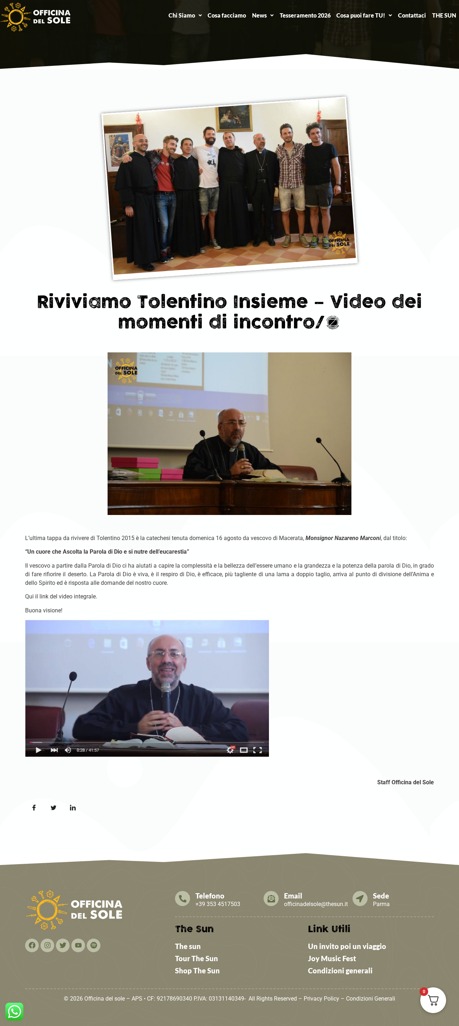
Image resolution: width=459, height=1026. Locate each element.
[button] (185, 15)
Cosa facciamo (227, 15)
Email (293, 895)
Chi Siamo (182, 15)
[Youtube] (78, 945)
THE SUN (444, 15)
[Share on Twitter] (53, 808)
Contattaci (412, 15)
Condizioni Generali (370, 998)
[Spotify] (93, 945)
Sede (381, 895)
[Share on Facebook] (34, 808)
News (259, 15)
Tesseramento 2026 (305, 15)
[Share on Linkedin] (73, 808)
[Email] (271, 898)
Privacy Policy (321, 998)
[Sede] (360, 898)
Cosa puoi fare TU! (360, 15)
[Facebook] (32, 945)
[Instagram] (47, 945)
